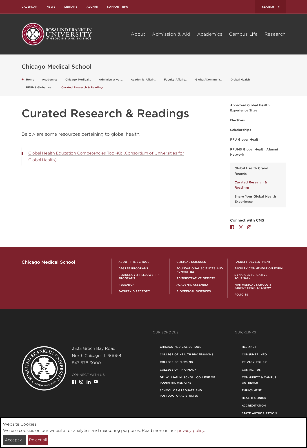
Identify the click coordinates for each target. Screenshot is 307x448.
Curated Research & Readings (251, 185)
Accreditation (254, 405)
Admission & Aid (171, 34)
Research (275, 34)
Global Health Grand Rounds (251, 170)
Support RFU (117, 6)
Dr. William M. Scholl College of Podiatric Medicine (187, 380)
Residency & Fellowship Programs (138, 276)
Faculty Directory (134, 291)
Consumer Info (254, 354)
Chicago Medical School (180, 346)
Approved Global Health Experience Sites (250, 107)
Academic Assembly (192, 284)
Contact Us (251, 369)
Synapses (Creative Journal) (250, 276)
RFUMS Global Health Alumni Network (254, 152)
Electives (237, 120)
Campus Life (243, 34)
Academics (209, 34)
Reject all (38, 439)
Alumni (92, 6)
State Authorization (259, 413)
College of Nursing (176, 362)
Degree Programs (133, 268)
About (138, 34)
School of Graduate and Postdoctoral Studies (181, 393)
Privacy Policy (254, 362)
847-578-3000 (86, 362)
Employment (252, 390)
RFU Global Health (245, 139)
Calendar (30, 6)
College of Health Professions (187, 354)
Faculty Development (252, 261)
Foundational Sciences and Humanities (199, 270)
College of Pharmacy (178, 369)
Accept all (14, 439)
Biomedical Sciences (193, 291)
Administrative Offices (196, 278)
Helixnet (249, 346)
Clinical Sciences (191, 261)
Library (71, 6)
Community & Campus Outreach (259, 380)
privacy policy (190, 430)
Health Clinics (254, 398)
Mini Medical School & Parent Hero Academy (252, 286)
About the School (133, 261)
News (51, 6)
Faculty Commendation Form (258, 268)
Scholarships (240, 130)
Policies (241, 294)
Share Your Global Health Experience (255, 199)
